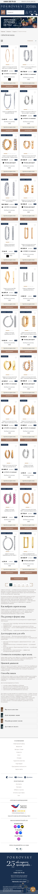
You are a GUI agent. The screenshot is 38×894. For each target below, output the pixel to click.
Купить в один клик (9, 83)
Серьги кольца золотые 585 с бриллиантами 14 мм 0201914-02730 (10, 422)
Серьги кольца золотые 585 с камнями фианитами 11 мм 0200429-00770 (28, 422)
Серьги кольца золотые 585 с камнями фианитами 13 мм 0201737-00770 (28, 510)
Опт (19, 795)
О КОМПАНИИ (19, 741)
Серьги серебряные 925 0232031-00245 (9, 112)
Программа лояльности (19, 766)
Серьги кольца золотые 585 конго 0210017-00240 (9, 67)
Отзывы (19, 758)
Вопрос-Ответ (19, 749)
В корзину (9, 86)
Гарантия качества (19, 761)
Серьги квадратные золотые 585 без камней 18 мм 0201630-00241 (28, 554)
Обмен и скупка (19, 790)
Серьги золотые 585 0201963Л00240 (9, 289)
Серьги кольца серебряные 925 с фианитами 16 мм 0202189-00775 (28, 466)
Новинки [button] (30, 40)
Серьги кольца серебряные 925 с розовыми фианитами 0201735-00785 (9, 510)
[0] (30, 12)
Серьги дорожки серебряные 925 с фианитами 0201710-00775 (9, 245)
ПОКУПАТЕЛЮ (19, 781)
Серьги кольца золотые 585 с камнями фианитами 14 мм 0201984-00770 (28, 333)
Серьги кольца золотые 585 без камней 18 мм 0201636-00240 (9, 466)
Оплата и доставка (18, 792)
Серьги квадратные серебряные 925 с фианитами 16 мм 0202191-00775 (28, 289)
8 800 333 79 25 (10, 2)
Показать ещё (19, 578)
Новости (19, 752)
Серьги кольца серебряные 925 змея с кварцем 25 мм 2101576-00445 (9, 554)
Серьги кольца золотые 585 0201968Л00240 (28, 245)
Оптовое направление (18, 800)
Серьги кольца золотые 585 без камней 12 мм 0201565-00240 (28, 156)
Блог (19, 755)
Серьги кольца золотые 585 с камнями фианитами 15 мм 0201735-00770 (28, 377)
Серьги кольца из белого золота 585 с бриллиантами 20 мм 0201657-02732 (28, 67)
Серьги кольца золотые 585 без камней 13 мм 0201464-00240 (28, 200)
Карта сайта (19, 769)
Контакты (19, 784)
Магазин (18, 787)
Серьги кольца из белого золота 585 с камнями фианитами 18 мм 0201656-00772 (28, 112)
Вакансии (19, 746)
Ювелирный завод (19, 743)
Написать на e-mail (19, 881)
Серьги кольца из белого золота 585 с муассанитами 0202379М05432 (9, 200)
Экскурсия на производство (19, 816)
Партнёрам (19, 763)
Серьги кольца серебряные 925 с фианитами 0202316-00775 (9, 333)
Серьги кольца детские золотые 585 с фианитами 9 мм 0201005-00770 (9, 156)
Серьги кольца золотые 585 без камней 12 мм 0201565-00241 (9, 377)
